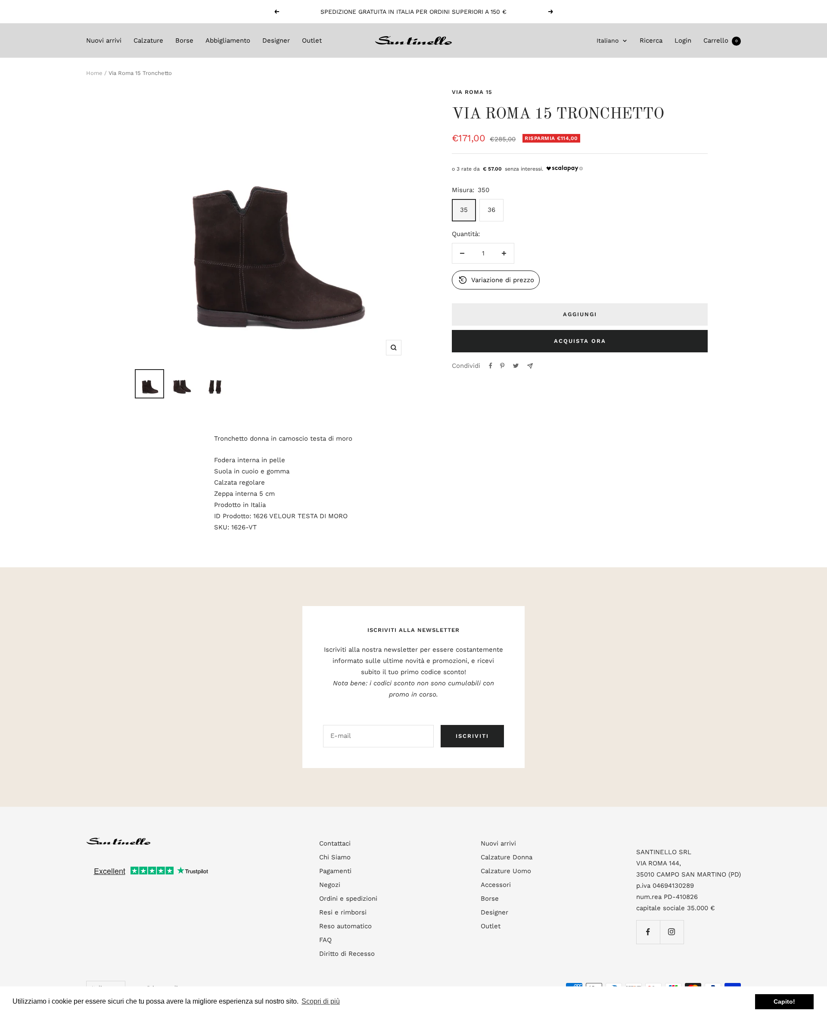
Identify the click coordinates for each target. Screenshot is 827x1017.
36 (491, 210)
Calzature (148, 40)
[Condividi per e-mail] (530, 366)
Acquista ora (580, 341)
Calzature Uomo (506, 871)
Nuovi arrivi (103, 40)
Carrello (720, 40)
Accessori (496, 885)
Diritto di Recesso (347, 954)
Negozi (329, 885)
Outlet (312, 40)
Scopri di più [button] (321, 1001)
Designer (276, 40)
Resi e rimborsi (343, 912)
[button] (496, 280)
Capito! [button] (784, 1001)
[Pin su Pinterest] (502, 366)
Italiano (608, 40)
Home (94, 73)
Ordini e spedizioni (348, 898)
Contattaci (335, 843)
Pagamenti (335, 871)
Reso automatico (345, 926)
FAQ (325, 940)
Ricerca (651, 40)
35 (464, 210)
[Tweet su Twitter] (515, 366)
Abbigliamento (227, 40)
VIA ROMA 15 (472, 92)
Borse (184, 40)
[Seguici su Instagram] (672, 932)
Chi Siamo (335, 857)
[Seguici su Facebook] (648, 932)
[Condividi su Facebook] (490, 366)
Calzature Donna (506, 857)
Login (683, 40)
